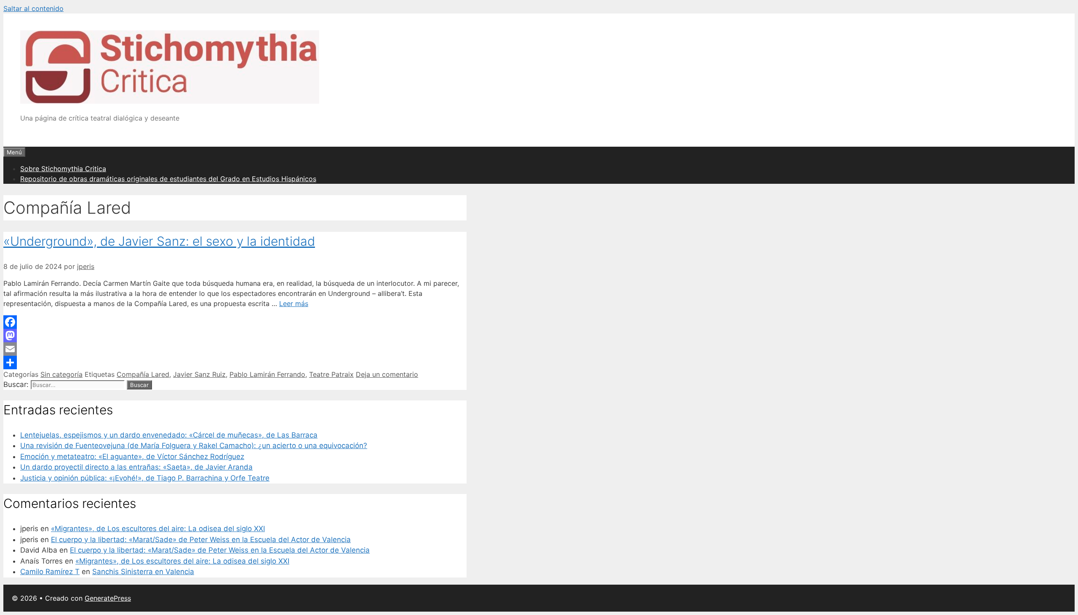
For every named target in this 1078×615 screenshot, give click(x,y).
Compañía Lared (143, 374)
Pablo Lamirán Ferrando (267, 374)
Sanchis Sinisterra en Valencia (143, 571)
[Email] (235, 349)
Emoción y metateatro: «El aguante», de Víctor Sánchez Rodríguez (132, 456)
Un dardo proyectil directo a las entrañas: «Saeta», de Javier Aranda (136, 467)
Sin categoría (61, 374)
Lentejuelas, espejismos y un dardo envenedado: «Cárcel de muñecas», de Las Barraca (169, 435)
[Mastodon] (235, 335)
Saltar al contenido (33, 8)
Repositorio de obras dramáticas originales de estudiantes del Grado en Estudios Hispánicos (168, 179)
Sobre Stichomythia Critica (63, 168)
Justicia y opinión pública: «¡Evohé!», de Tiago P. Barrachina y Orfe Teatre (145, 478)
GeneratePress (108, 598)
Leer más (293, 303)
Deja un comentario (387, 374)
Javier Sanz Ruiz (199, 374)
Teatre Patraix (331, 374)
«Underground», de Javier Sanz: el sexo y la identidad (159, 241)
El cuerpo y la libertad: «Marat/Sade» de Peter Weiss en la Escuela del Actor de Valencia (201, 539)
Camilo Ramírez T (50, 571)
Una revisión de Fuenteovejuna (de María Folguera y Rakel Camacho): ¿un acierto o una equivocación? (193, 445)
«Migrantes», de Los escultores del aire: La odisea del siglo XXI (158, 528)
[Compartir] (235, 362)
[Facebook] (235, 322)
